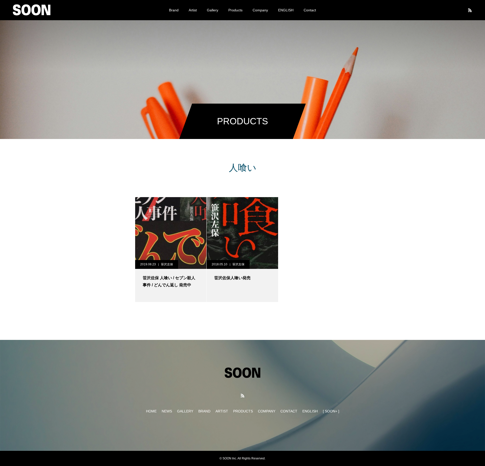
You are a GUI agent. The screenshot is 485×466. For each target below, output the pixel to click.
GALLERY (185, 411)
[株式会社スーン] (32, 10)
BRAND (204, 411)
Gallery (212, 10)
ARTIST (221, 411)
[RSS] (469, 10)
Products (235, 10)
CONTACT (288, 411)
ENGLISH (286, 10)
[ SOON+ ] (331, 411)
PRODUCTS (243, 411)
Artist (193, 10)
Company (260, 10)
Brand (174, 10)
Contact (310, 10)
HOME (151, 411)
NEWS (167, 411)
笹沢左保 (167, 264)
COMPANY (266, 411)
